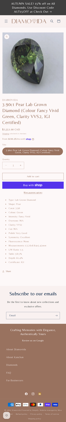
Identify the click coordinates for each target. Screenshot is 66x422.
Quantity (6, 159)
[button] (6, 21)
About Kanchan (15, 357)
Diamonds (12, 364)
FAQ (8, 372)
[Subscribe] (56, 315)
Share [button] (8, 271)
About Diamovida (16, 349)
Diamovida (16, 410)
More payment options (33, 192)
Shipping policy (34, 419)
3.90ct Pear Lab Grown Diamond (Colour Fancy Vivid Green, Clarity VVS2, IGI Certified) (32, 151)
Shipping (5, 133)
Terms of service (52, 414)
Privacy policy (36, 414)
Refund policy (21, 414)
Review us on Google (33, 340)
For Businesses (14, 380)
